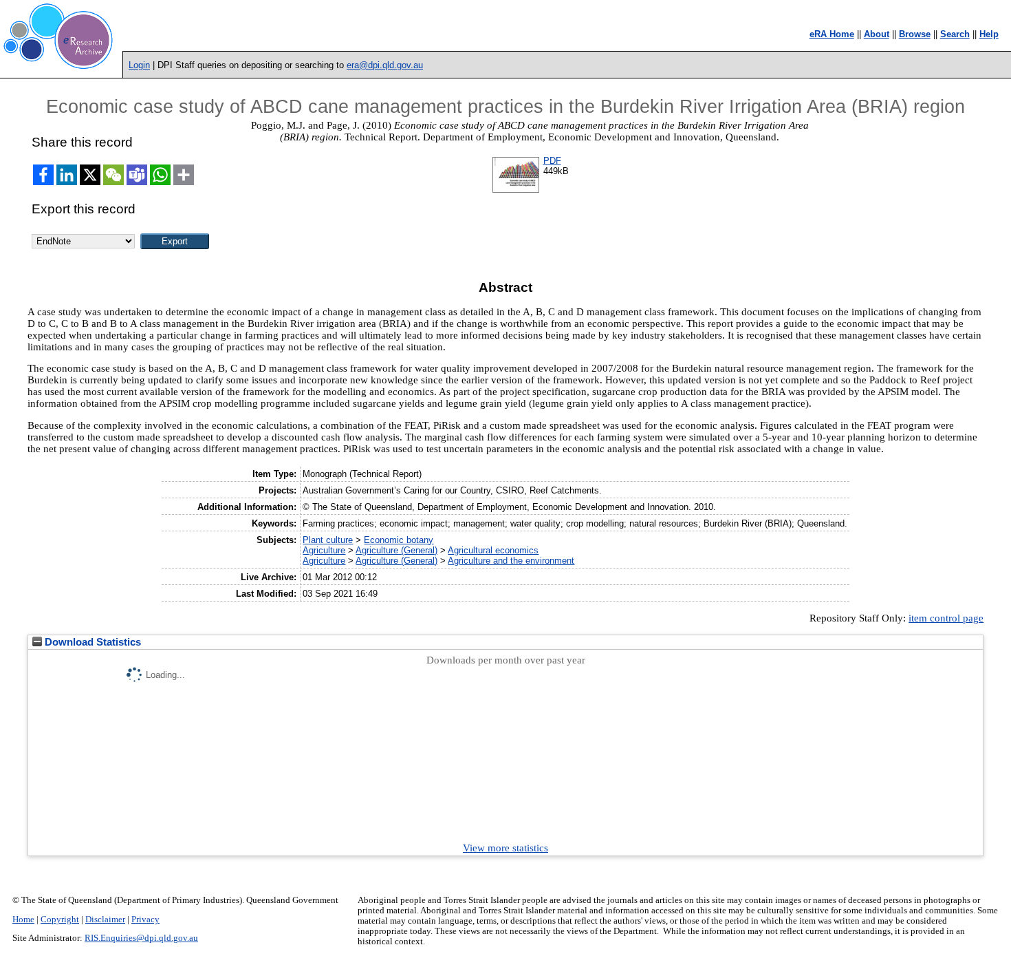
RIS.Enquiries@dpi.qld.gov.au (141, 938)
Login (139, 65)
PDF (552, 161)
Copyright (60, 919)
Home (23, 919)
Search (955, 34)
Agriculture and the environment (511, 560)
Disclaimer (105, 919)
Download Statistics (91, 642)
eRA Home (831, 34)
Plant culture (328, 540)
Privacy (145, 919)
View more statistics (505, 847)
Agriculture (324, 550)
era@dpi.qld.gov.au (385, 65)
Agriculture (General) (396, 550)
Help (989, 34)
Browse (915, 34)
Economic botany (398, 540)
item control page (946, 618)
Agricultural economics (493, 550)
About (876, 34)
